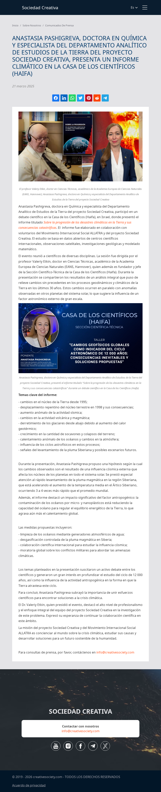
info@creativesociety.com (115, 652)
